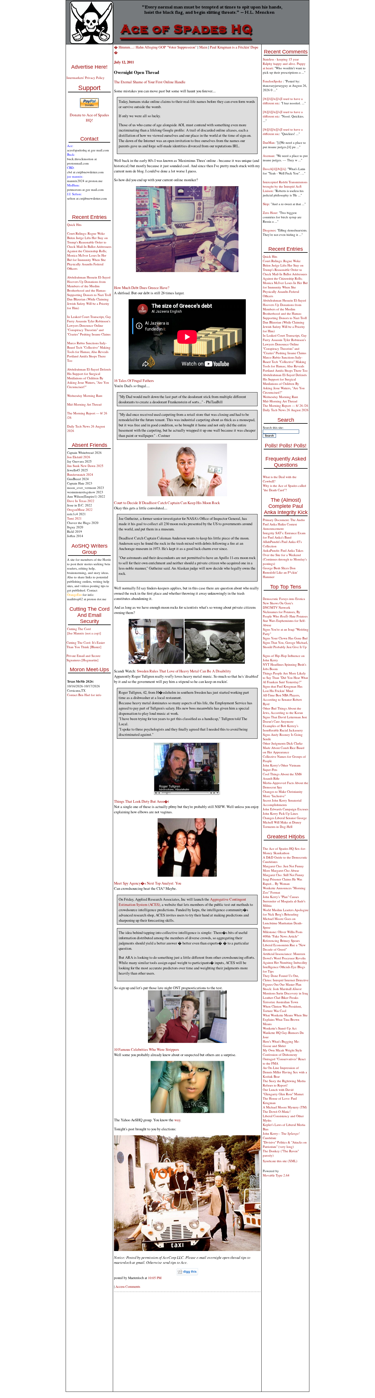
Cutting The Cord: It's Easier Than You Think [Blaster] (86, 644)
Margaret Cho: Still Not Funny (283, 875)
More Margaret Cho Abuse (281, 870)
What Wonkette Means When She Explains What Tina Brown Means (285, 1019)
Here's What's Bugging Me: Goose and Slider (281, 1043)
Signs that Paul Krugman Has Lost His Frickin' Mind (282, 688)
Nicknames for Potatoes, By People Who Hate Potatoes (285, 614)
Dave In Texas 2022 (80, 501)
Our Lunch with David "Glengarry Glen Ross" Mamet (283, 1091)
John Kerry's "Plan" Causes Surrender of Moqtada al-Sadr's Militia (284, 901)
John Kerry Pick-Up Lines (280, 813)
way (177, 1119)
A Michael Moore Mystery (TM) (285, 1107)
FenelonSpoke (273, 81)
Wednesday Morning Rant (84, 395)
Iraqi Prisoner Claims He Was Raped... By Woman (282, 881)
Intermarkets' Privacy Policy (86, 77)
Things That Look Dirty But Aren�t (141, 801)
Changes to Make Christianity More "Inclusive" (283, 793)
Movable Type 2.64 (276, 1175)
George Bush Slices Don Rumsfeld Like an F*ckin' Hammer (280, 572)
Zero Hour (270, 212)
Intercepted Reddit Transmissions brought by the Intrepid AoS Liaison (285, 186)
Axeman (268, 155)
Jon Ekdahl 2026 (78, 457)
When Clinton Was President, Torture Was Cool (282, 1008)
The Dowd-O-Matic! (277, 1111)
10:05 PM (154, 1278)
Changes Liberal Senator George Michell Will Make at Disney (285, 820)
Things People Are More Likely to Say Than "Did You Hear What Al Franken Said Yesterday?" (285, 677)
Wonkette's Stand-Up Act (279, 1028)
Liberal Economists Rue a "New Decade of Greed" (284, 947)
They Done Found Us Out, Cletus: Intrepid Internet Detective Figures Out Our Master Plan (285, 980)
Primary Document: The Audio (284, 520)
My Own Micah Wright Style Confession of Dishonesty (282, 1052)
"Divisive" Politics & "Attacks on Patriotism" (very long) (285, 1144)
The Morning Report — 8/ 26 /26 (285, 405)
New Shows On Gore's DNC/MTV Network (278, 605)
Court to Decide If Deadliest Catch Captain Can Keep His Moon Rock (167, 502)
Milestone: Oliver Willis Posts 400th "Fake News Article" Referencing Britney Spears (282, 936)
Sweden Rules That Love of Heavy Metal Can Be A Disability (184, 671)
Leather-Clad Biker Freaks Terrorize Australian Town (280, 999)
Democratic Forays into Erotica (284, 598)
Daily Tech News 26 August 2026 (285, 410)
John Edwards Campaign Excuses (285, 809)
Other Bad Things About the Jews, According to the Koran (283, 710)
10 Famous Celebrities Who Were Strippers (146, 1049)
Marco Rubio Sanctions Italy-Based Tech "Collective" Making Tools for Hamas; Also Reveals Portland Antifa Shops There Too (88, 352)
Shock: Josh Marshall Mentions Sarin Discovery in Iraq (285, 991)
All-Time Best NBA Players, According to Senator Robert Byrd (282, 699)
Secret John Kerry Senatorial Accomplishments (282, 802)
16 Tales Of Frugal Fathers (134, 380)
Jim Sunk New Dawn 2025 (85, 465)
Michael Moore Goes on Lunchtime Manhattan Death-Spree (283, 923)
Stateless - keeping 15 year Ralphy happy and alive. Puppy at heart (284, 63)
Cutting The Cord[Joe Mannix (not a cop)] (84, 631)
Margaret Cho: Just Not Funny (283, 866)
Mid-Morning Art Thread (84, 404)
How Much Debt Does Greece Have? (141, 287)
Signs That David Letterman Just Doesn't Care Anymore (285, 719)
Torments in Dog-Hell (277, 826)
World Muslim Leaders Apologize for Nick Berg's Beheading (285, 912)
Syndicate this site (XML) (280, 1161)
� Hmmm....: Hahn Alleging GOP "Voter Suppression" (155, 47)
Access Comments (127, 1286)
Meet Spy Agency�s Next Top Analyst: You (147, 883)
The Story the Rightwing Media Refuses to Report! (284, 1083)
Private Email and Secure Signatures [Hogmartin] (83, 657)
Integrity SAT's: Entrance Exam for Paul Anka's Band (284, 535)
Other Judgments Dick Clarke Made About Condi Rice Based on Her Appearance (283, 747)
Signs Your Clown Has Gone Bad (285, 638)
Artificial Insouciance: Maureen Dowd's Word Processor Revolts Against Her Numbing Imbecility (285, 958)
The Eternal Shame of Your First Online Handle (149, 81)
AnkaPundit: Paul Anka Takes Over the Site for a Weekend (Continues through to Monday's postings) (285, 557)
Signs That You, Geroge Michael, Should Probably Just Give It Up (285, 644)
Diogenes (269, 230)
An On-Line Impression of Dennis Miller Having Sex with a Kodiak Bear (285, 1072)
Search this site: (273, 427)
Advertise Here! (89, 67)
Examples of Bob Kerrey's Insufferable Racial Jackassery (283, 728)
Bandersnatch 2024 (80, 474)
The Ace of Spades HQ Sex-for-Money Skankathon (284, 850)
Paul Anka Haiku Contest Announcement (280, 526)
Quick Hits (74, 224)
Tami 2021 (74, 518)
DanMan (269, 142)
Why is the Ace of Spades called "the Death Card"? (284, 487)
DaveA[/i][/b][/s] (274, 169)
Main (203, 47)
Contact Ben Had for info (84, 695)
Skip (266, 204)
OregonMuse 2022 (80, 509)
